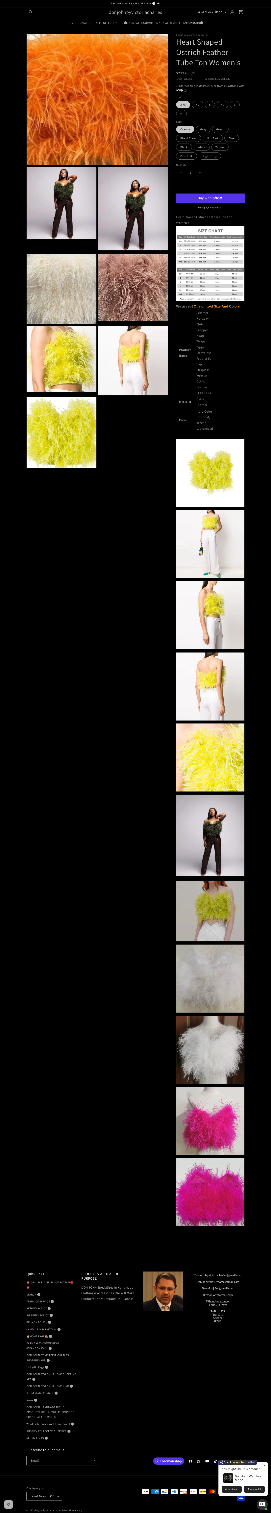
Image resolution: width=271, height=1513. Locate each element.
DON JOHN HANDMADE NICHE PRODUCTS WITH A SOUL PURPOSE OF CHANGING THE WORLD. (50, 1412)
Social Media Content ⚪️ (42, 1393)
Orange (185, 129)
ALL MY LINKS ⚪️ (37, 1438)
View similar (231, 1489)
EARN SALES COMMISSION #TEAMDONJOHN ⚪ (42, 1345)
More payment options (210, 207)
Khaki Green (188, 138)
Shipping (199, 78)
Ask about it (254, 1489)
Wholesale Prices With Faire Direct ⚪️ (50, 1424)
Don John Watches (248, 1476)
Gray (203, 129)
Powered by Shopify (72, 1510)
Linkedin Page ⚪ (37, 1367)
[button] (30, 12)
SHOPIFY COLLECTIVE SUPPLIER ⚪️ (48, 1431)
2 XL (183, 104)
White (202, 147)
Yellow (219, 147)
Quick (31, 1274)
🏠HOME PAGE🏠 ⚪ (39, 1336)
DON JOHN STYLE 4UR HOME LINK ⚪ (49, 1386)
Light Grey (210, 156)
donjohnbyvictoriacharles (48, 1510)
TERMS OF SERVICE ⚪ (40, 1301)
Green (220, 129)
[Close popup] (264, 1465)
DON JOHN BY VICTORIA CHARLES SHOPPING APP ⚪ (47, 1357)
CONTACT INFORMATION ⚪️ (43, 1329)
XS (197, 104)
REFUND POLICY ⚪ (38, 1308)
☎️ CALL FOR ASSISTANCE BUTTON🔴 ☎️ (49, 1285)
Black (184, 147)
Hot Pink (213, 138)
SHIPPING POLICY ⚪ (39, 1315)
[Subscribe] (93, 1460)
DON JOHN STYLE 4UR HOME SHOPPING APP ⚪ (51, 1376)
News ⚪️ (31, 1400)
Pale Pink (186, 156)
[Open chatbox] (262, 1504)
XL (222, 104)
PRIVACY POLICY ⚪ (38, 1322)
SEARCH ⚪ (33, 1294)
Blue (232, 138)
